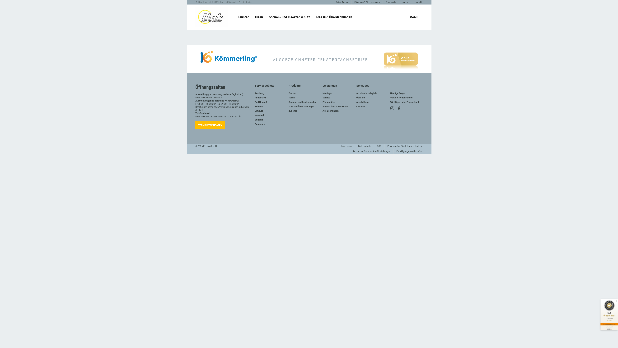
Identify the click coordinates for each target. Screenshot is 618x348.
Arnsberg (259, 93)
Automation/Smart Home (335, 106)
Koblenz (259, 106)
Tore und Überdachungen (301, 106)
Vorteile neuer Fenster (401, 97)
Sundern (259, 119)
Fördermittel (329, 102)
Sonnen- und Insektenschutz (303, 102)
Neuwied (259, 115)
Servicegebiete (264, 85)
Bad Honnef (261, 102)
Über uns (360, 97)
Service (326, 97)
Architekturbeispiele (366, 93)
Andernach (260, 97)
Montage (327, 93)
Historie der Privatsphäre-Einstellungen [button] (371, 151)
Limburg (259, 111)
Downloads (391, 2)
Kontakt (418, 2)
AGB (379, 146)
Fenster (292, 93)
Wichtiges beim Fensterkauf (404, 102)
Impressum (346, 146)
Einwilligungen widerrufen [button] (409, 151)
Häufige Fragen (341, 2)
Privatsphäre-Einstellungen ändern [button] (404, 146)
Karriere (405, 2)
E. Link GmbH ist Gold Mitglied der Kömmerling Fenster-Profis (224, 2)
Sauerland (260, 124)
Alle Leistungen (331, 111)
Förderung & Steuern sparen (367, 2)
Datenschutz (364, 146)
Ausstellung (362, 102)
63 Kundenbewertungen (609, 324)
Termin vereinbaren (210, 125)
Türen (292, 97)
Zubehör (293, 111)
